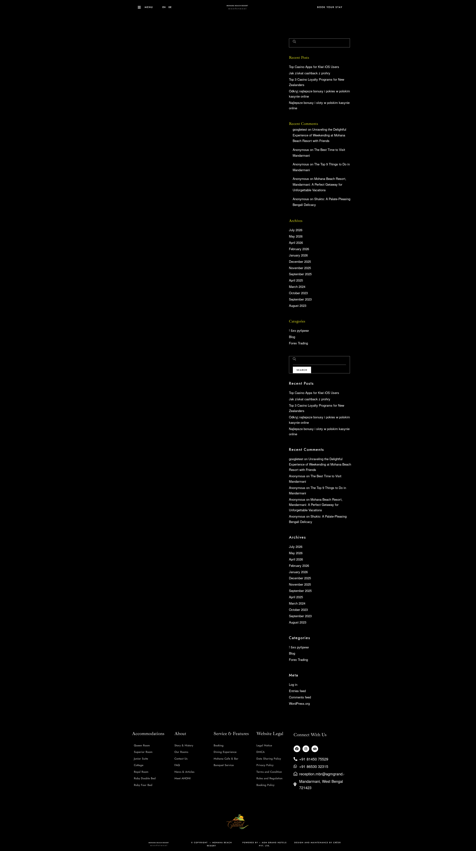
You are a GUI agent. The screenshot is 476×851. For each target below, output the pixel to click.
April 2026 (296, 242)
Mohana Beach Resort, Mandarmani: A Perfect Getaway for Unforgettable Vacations (319, 184)
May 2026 (296, 236)
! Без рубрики (299, 330)
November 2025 (300, 267)
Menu (149, 7)
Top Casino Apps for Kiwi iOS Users (314, 66)
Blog (292, 336)
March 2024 (297, 286)
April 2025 (296, 280)
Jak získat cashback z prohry (309, 73)
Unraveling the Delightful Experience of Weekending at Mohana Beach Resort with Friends (319, 135)
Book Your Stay (329, 7)
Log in (293, 684)
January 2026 (298, 255)
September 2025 (300, 274)
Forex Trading (298, 343)
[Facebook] (297, 748)
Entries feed (297, 690)
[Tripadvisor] (314, 748)
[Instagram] (306, 748)
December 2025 (300, 261)
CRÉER (337, 842)
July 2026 (295, 229)
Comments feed (300, 697)
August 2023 (297, 305)
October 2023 (298, 292)
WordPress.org (299, 703)
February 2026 (299, 248)
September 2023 (300, 299)
